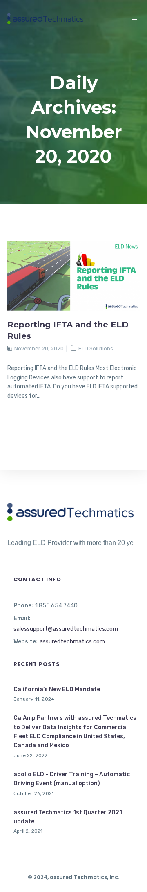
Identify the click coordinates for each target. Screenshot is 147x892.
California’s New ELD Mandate (56, 689)
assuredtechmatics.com (72, 641)
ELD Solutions (95, 348)
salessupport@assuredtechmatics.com (65, 628)
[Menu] (136, 18)
